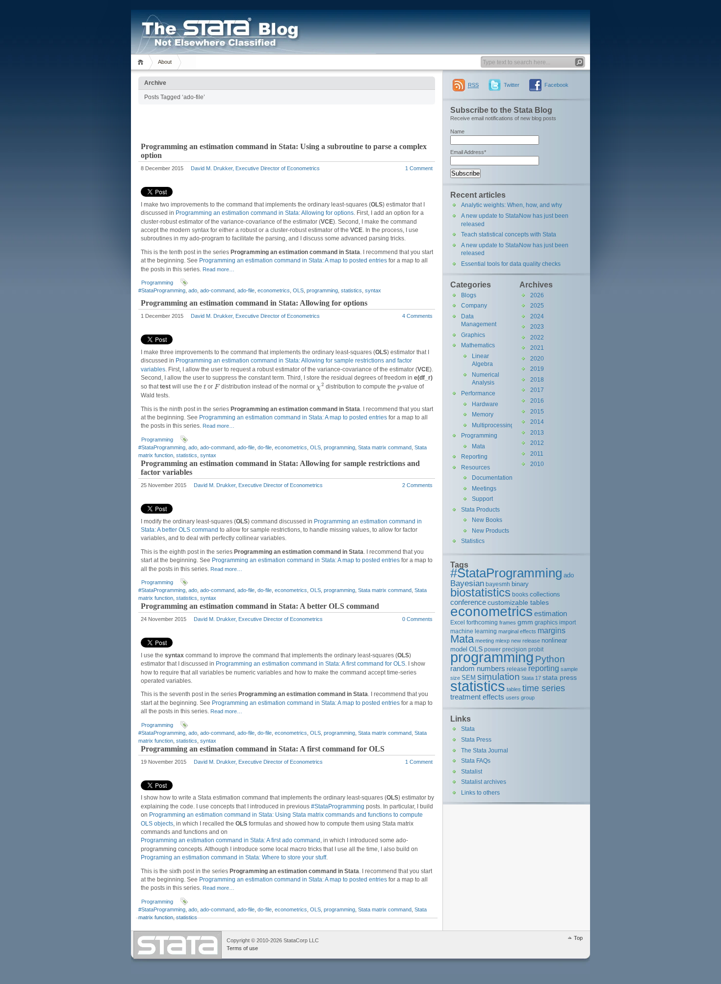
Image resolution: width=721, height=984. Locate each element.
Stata (468, 728)
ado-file (246, 290)
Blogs (468, 295)
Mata (478, 446)
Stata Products (480, 509)
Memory (482, 414)
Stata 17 (531, 678)
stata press (559, 677)
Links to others (480, 792)
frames (507, 622)
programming (322, 290)
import (567, 622)
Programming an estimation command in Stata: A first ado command (230, 840)
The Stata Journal (484, 750)
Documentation (492, 477)
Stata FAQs (475, 760)
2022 (537, 337)
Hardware (485, 404)
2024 (537, 316)
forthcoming (482, 622)
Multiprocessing (493, 425)
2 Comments (417, 485)
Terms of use (242, 948)
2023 (537, 326)
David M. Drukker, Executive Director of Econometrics (255, 168)
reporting (543, 668)
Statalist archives (483, 781)
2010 (537, 464)
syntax (373, 290)
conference (468, 602)
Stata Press (476, 739)
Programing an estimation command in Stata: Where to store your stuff (233, 857)
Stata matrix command (385, 447)
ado (192, 290)
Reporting (474, 456)
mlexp (502, 641)
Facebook (556, 85)
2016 (537, 400)
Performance (478, 393)
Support (482, 498)
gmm (525, 622)
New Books (487, 520)
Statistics (473, 541)
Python (550, 659)
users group (520, 697)
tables (514, 689)
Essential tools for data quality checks (511, 263)
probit (535, 649)
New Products (490, 530)
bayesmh (498, 584)
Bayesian (467, 583)
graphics (546, 622)
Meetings (484, 488)
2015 (537, 411)
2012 (537, 443)
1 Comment (419, 168)
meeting (484, 641)
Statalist (471, 771)
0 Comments (417, 619)
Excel (457, 622)
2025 (537, 305)
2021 (537, 347)
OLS (298, 290)
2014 (537, 421)
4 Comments (417, 316)
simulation (498, 677)
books (520, 594)
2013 (537, 432)
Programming (157, 282)
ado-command (217, 290)
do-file (265, 447)
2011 (536, 453)
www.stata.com (177, 945)
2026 (537, 295)
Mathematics (478, 345)
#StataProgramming (161, 290)
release (517, 669)
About (165, 62)
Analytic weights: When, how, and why (511, 205)
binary (520, 584)
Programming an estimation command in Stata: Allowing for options (265, 212)
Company (474, 305)
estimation (550, 613)
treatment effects (477, 697)
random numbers (477, 668)
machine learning (473, 631)
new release (525, 641)
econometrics (274, 290)
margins (552, 630)
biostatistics (480, 592)
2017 (537, 390)
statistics (351, 290)
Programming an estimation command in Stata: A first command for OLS (310, 663)
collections (545, 594)
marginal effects (517, 631)
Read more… (218, 269)
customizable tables (518, 602)
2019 (537, 368)
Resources (475, 467)
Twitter (511, 85)
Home (142, 62)
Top (578, 938)
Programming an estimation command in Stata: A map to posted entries (293, 260)
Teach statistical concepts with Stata (508, 234)
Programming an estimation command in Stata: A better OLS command (260, 606)
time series (543, 688)
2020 (537, 358)
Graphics (473, 335)
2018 (537, 379)
